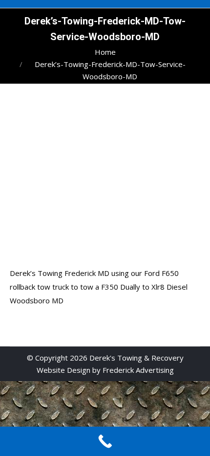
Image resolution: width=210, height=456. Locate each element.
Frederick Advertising (138, 370)
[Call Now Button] (105, 441)
